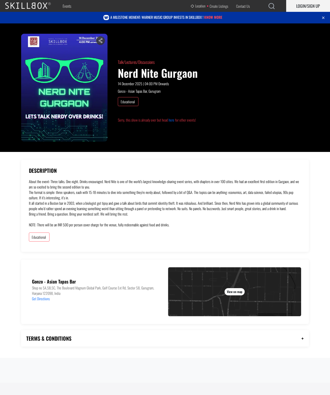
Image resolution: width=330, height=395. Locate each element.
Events (67, 6)
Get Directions (41, 298)
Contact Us (243, 6)
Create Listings (219, 6)
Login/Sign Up (308, 6)
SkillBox (32, 6)
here (171, 120)
